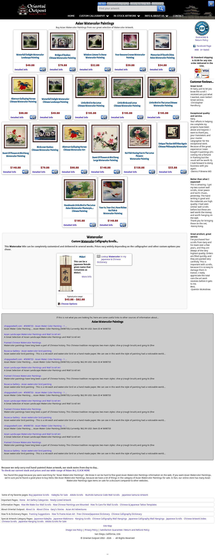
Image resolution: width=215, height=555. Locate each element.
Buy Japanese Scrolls (39, 494)
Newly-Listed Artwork (60, 500)
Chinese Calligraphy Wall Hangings (109, 518)
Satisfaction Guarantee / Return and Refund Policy (124, 529)
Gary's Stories (57, 509)
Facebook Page (203, 45)
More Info (86, 276)
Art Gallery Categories (37, 500)
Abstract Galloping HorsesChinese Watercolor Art (74, 148)
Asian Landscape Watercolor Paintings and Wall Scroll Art (32, 334)
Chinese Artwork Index (195, 518)
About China (43, 509)
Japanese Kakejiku (43, 518)
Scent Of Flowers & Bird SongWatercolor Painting (15, 155)
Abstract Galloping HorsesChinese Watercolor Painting (23, 100)
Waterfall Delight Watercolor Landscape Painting (30, 56)
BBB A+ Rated (202, 49)
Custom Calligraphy (92, 15)
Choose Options (69, 303)
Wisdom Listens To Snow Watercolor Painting (95, 56)
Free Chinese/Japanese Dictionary (93, 514)
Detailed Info (21, 69)
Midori (82, 256)
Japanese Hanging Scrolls (31, 521)
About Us (30, 509)
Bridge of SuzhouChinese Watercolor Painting (62, 56)
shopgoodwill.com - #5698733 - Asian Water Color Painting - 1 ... (35, 326)
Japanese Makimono (63, 518)
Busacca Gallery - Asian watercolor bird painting (27, 350)
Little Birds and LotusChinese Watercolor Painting (127, 104)
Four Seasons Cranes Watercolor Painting (130, 56)
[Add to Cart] (43, 69)
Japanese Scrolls (174, 518)
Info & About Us (154, 15)
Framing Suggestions (39, 514)
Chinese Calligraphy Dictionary (126, 514)
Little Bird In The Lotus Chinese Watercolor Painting (163, 104)
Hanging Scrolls (83, 518)
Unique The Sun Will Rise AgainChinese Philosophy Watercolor (172, 145)
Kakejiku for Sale (59, 494)
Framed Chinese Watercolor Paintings (22, 342)
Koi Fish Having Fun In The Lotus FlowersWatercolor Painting (139, 156)
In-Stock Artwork (125, 15)
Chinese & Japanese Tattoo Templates (138, 504)
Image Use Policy (74, 529)
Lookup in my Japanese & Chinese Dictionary (111, 259)
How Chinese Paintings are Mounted (71, 504)
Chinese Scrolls (9, 521)
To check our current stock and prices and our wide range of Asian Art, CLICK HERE (45, 470)
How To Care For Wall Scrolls (104, 504)
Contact (178, 15)
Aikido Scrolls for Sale (55, 521)
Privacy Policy (91, 529)
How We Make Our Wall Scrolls (36, 504)
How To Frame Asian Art (63, 514)
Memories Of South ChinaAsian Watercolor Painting (162, 56)
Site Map (107, 525)
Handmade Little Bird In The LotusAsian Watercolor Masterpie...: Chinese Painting (79, 208)
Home (71, 15)
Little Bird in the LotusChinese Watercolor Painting (91, 104)
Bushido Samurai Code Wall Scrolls (102, 494)
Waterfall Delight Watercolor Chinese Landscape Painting (55, 100)
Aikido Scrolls (76, 494)
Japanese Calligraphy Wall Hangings (146, 518)
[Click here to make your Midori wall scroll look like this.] (65, 290)
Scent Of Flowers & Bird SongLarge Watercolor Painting (105, 159)
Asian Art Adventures (76, 509)
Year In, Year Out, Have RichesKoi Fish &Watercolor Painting (113, 210)
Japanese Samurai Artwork (135, 494)
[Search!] (161, 8)
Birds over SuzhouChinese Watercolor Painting (45, 148)
